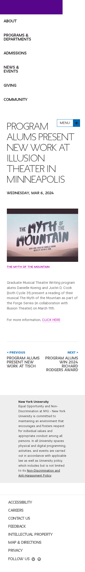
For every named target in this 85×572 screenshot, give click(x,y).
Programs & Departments (17, 37)
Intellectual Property (30, 534)
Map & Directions (25, 542)
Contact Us (19, 518)
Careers (16, 510)
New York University (33, 402)
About (10, 21)
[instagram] (39, 560)
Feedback (17, 526)
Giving (10, 85)
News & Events (11, 69)
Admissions (15, 53)
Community (16, 100)
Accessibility (20, 502)
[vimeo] (33, 560)
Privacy (15, 550)
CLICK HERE (51, 320)
